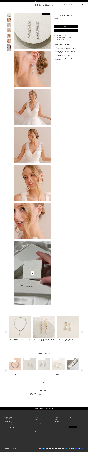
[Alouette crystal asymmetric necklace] (20, 327)
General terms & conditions (39, 434)
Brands (65, 7)
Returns (35, 421)
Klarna (35, 432)
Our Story (56, 417)
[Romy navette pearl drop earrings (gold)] (29, 364)
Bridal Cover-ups (38, 7)
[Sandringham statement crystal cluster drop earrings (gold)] (44, 327)
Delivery (36, 419)
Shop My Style (73, 7)
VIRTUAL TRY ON (46, 14)
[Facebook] (5, 427)
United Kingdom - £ (12, 448)
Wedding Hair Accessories (24, 7)
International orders (38, 427)
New (60, 7)
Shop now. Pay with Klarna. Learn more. (45, 408)
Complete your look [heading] (44, 311)
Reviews (56, 419)
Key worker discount (38, 431)
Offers (80, 7)
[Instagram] (10, 427)
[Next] (82, 332)
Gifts (55, 7)
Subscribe (73, 427)
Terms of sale (37, 436)
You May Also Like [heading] (44, 353)
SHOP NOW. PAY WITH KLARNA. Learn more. (45, 1)
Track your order (37, 423)
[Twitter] (7, 427)
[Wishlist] (82, 5)
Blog (55, 423)
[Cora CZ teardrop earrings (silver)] (44, 364)
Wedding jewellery (10, 7)
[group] (20, 329)
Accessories (48, 7)
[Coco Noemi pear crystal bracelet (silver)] (15, 364)
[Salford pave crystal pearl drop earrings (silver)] (58, 364)
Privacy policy (37, 438)
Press (56, 425)
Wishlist (35, 425)
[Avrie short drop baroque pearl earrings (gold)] (68, 327)
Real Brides (57, 421)
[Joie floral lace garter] (73, 364)
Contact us (36, 417)
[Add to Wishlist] (76, 22)
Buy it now (66, 30)
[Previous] (6, 332)
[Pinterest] (13, 427)
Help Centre (36, 429)
